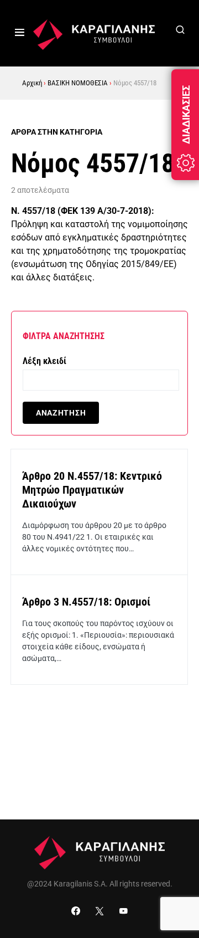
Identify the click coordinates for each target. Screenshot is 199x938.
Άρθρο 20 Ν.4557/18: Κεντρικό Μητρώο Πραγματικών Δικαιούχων (92, 489)
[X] (99, 911)
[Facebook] (76, 911)
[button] (19, 33)
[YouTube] (123, 911)
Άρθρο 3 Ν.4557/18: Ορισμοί (86, 601)
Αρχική (32, 83)
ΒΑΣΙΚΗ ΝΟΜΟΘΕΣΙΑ (78, 83)
